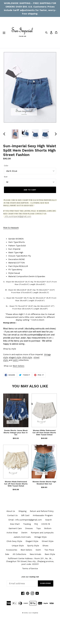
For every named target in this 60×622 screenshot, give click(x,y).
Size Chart (15, 524)
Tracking (27, 524)
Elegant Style (32, 541)
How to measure (11, 227)
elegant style (15, 357)
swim (15, 360)
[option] (15, 133)
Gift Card (25, 515)
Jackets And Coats (22, 537)
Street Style (47, 541)
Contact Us (12, 515)
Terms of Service (30, 568)
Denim (24, 533)
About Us (10, 511)
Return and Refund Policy (42, 511)
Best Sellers (18, 366)
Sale (7, 554)
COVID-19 (45, 524)
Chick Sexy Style (14, 541)
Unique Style (18, 546)
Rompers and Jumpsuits (42, 533)
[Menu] (4, 32)
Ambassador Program (43, 515)
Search (48, 520)
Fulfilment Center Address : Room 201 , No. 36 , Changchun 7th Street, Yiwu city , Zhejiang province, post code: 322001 (30, 561)
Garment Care (15, 528)
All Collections (19, 554)
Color (6, 166)
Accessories (11, 550)
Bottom (47, 528)
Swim (38, 550)
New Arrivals (35, 554)
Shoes (45, 546)
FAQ (36, 524)
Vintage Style (40, 537)
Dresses (29, 528)
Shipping (22, 511)
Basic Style (50, 554)
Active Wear (12, 533)
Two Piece (49, 550)
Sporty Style (33, 546)
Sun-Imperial (33, 613)
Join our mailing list (30, 577)
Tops (38, 528)
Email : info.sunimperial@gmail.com (25, 520)
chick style (27, 357)
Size (5, 177)
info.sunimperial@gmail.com (17, 216)
